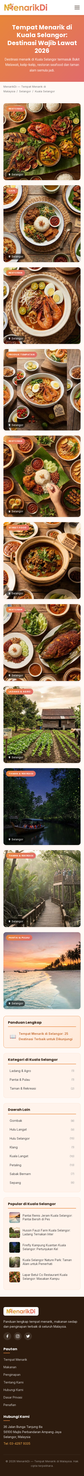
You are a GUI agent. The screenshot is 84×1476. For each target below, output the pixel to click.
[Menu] (77, 7)
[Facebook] (7, 1336)
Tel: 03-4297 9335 (16, 1443)
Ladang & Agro (42, 1071)
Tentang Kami (13, 1382)
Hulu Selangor (42, 1138)
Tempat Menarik (15, 1359)
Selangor (25, 91)
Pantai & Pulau (42, 1079)
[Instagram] (18, 1336)
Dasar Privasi (12, 1397)
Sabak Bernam (42, 1174)
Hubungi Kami (13, 1390)
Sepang (42, 1182)
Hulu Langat (42, 1129)
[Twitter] (28, 1336)
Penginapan (11, 1374)
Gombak (42, 1120)
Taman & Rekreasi (42, 1088)
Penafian (9, 1405)
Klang (42, 1147)
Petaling (42, 1165)
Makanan (9, 1367)
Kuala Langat (42, 1156)
